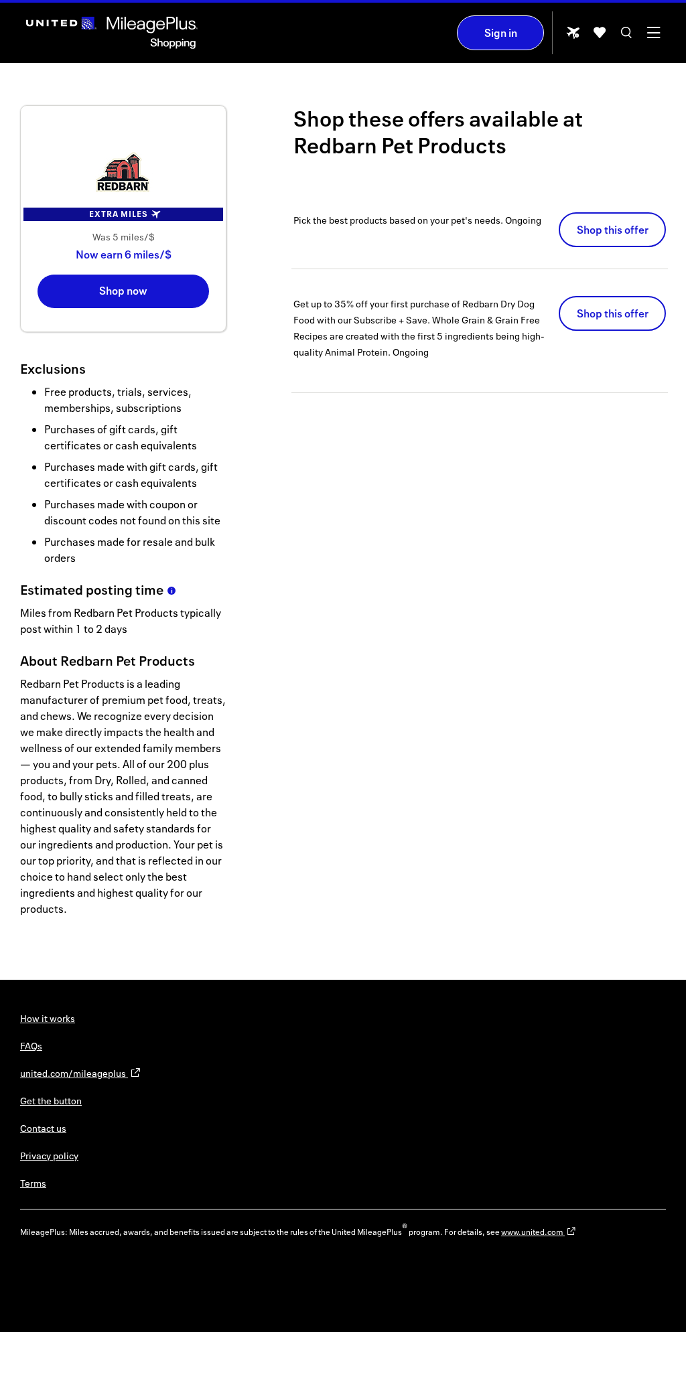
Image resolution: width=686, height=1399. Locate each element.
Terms (33, 1183)
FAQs (31, 1045)
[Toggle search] (626, 37)
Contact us (43, 1128)
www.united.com (533, 1232)
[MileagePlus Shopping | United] (112, 33)
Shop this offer (612, 229)
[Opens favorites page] (599, 37)
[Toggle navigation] (653, 37)
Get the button (51, 1100)
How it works (47, 1018)
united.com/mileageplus (74, 1073)
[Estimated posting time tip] (171, 591)
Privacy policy (49, 1155)
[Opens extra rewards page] (572, 36)
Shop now (123, 290)
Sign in (500, 32)
